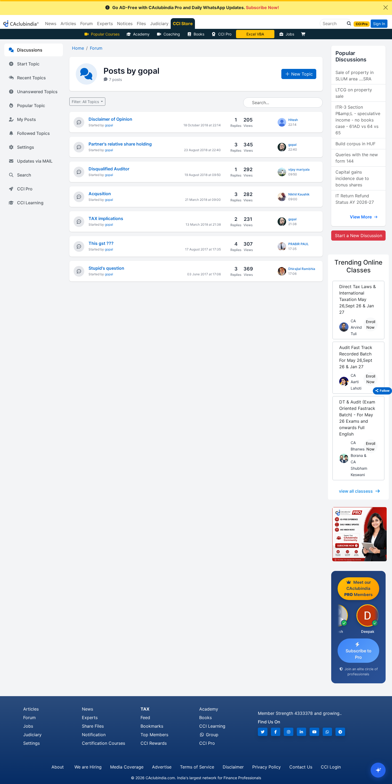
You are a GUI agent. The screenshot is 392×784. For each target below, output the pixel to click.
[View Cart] (304, 34)
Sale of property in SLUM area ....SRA (354, 75)
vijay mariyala (299, 169)
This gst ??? (101, 243)
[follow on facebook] (276, 732)
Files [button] (141, 23)
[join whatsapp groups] (327, 732)
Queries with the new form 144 (356, 158)
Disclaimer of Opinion (110, 119)
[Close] (385, 7)
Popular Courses (105, 34)
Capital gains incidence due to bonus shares (352, 178)
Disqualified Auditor (109, 168)
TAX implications (106, 218)
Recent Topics (31, 77)
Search (24, 175)
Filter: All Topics (86, 101)
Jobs (290, 34)
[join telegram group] (340, 732)
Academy (141, 34)
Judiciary (32, 734)
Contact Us (300, 767)
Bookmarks (152, 726)
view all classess (356, 491)
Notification (94, 734)
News (87, 709)
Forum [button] (86, 23)
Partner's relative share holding (120, 144)
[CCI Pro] (358, 534)
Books (199, 34)
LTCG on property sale (353, 93)
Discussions (29, 50)
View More (361, 216)
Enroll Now (370, 324)
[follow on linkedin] (301, 732)
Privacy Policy (266, 767)
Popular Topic (31, 105)
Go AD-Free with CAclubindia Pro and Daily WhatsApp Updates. (195, 7)
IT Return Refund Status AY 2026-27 (354, 199)
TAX (145, 709)
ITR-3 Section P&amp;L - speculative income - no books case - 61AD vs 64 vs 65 (357, 119)
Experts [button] (105, 23)
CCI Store (183, 23)
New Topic (302, 74)
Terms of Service (197, 767)
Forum (29, 717)
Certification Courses (103, 743)
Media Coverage (126, 767)
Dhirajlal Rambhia (301, 269)
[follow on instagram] (288, 732)
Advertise (161, 767)
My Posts (26, 119)
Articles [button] (68, 23)
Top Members (154, 734)
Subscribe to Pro (358, 654)
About (57, 767)
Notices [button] (125, 23)
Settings (25, 147)
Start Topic (28, 63)
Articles (31, 709)
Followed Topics (33, 133)
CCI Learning (30, 202)
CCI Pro (224, 34)
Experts (90, 717)
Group (211, 734)
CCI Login (331, 767)
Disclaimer (233, 767)
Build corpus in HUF (355, 143)
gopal (109, 125)
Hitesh (293, 120)
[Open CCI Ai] (378, 770)
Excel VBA (255, 34)
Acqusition (100, 193)
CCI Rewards (154, 743)
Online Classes (358, 266)
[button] (347, 23)
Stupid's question (106, 268)
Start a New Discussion (358, 235)
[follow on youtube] (314, 732)
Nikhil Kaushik (299, 194)
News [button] (50, 23)
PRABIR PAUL (298, 244)
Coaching (171, 34)
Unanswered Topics (37, 91)
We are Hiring (88, 767)
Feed (145, 717)
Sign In (379, 23)
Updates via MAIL (35, 161)
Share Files (93, 726)
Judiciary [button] (159, 23)
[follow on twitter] (262, 732)
